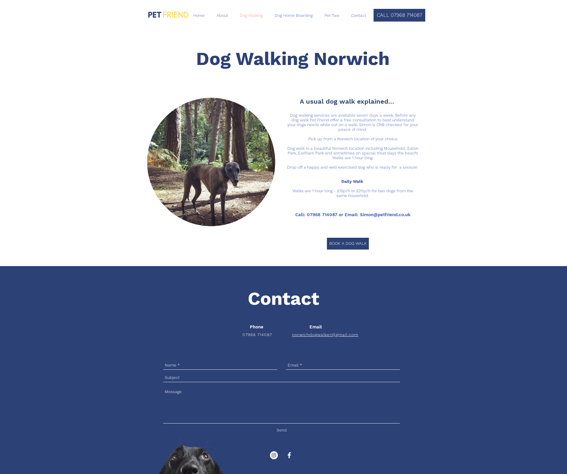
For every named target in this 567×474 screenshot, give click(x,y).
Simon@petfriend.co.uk (385, 214)
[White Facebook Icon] (289, 455)
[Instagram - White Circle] (274, 455)
